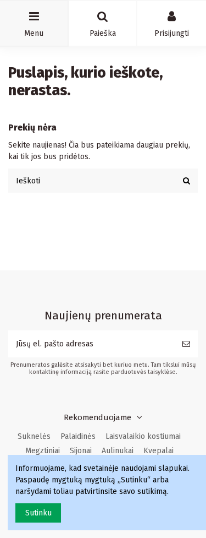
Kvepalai (158, 450)
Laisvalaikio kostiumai (143, 436)
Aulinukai (117, 450)
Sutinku (38, 513)
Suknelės (34, 436)
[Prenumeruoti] (186, 343)
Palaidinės (78, 436)
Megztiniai (42, 450)
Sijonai (81, 450)
